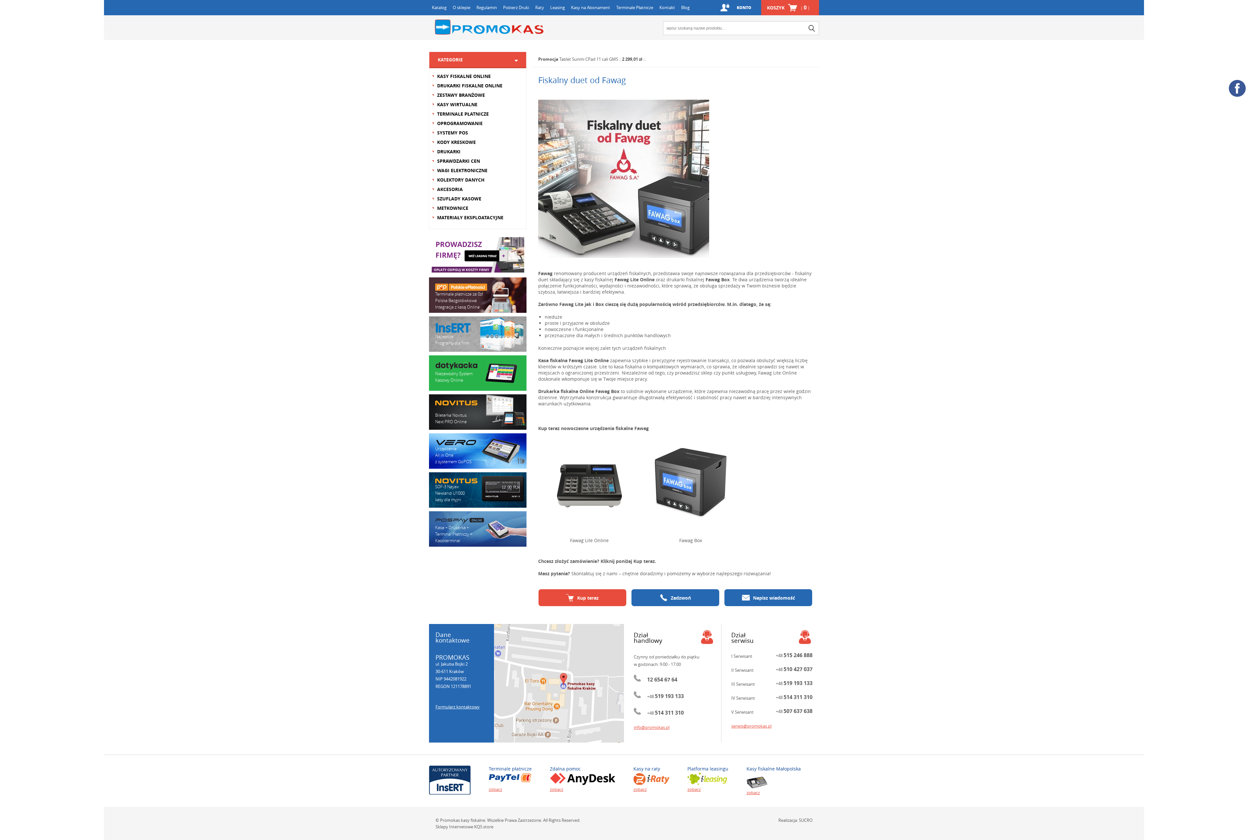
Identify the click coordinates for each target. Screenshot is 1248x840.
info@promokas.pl (652, 727)
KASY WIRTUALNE (457, 104)
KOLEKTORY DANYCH (461, 180)
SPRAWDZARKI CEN (458, 161)
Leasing (557, 7)
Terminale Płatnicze (634, 7)
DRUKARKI (449, 151)
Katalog (439, 7)
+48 (665, 696)
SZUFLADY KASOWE (459, 199)
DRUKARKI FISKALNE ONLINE (469, 86)
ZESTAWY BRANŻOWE (461, 95)
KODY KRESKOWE (456, 142)
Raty (539, 7)
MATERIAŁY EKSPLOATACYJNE (470, 217)
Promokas (489, 27)
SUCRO (805, 820)
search (811, 28)
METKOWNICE (452, 208)
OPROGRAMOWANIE (460, 123)
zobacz (495, 789)
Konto (744, 7)
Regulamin (486, 7)
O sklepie (461, 7)
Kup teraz (588, 598)
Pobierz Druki (516, 7)
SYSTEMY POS (452, 133)
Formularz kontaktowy (458, 707)
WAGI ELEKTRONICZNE (462, 170)
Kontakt (667, 7)
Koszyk (788, 7)
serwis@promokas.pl (751, 726)
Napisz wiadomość (774, 598)
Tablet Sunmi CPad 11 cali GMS (588, 59)
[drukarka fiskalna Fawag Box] (690, 482)
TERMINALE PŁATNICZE (463, 114)
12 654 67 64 (662, 679)
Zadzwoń (681, 598)
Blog (685, 7)
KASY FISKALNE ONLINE (464, 76)
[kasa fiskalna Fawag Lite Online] (589, 482)
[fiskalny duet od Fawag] (675, 179)
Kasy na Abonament (590, 7)
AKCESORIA (450, 189)
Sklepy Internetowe (454, 827)
